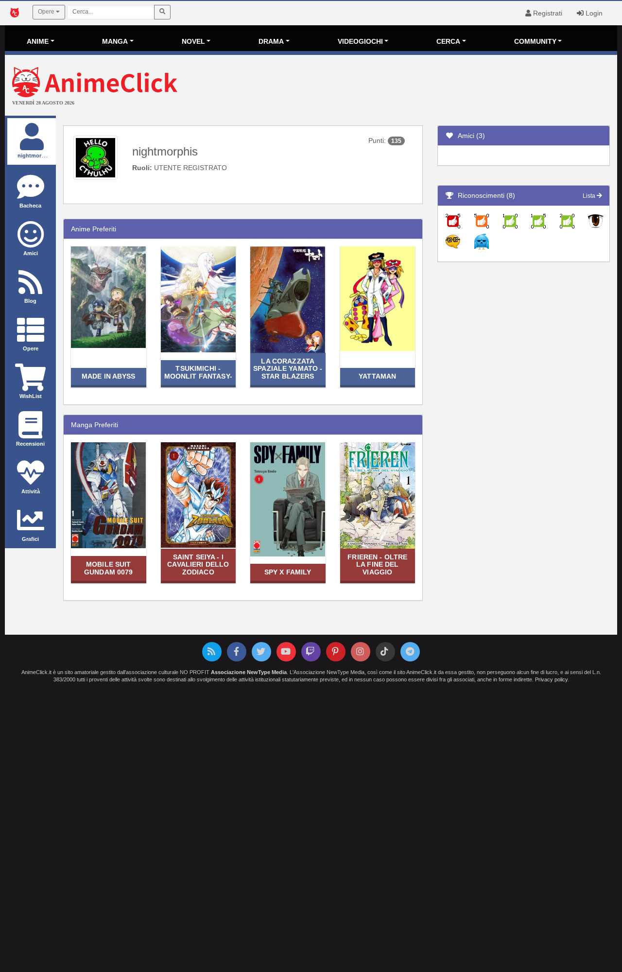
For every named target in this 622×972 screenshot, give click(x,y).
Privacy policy (551, 679)
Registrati (546, 13)
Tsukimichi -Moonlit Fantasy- (198, 372)
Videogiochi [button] (360, 41)
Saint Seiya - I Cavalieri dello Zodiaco (198, 564)
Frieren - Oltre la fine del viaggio (377, 564)
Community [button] (535, 41)
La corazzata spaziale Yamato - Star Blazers (287, 368)
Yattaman (377, 376)
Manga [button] (115, 41)
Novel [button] (193, 41)
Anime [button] (38, 41)
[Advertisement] (413, 86)
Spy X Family (287, 572)
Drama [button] (271, 41)
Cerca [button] (448, 41)
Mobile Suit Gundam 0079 (108, 567)
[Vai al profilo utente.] (95, 157)
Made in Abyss (109, 376)
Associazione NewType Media (249, 672)
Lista (590, 195)
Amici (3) (469, 135)
